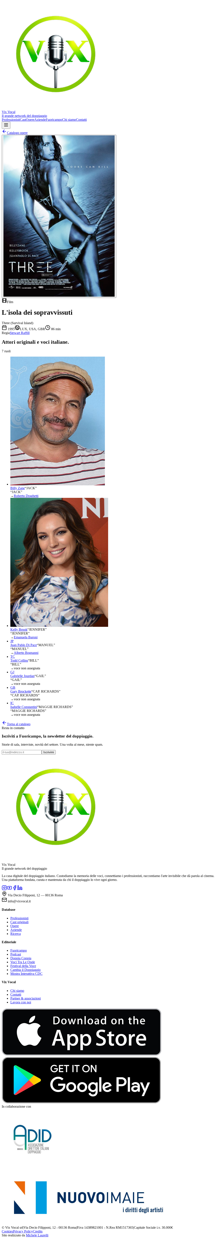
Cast (23, 119)
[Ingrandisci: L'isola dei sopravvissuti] (59, 216)
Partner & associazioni (25, 998)
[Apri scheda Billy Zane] (57, 484)
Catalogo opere (17, 133)
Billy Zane (17, 488)
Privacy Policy (23, 1231)
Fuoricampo (54, 119)
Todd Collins (19, 660)
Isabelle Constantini (23, 707)
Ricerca (15, 933)
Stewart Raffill (20, 333)
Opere (30, 119)
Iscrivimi (48, 752)
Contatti (81, 119)
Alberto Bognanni (26, 653)
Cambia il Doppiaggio (25, 970)
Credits (38, 1231)
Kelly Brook (18, 629)
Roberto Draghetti (26, 496)
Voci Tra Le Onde (22, 962)
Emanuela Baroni (26, 637)
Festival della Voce (23, 966)
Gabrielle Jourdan (22, 676)
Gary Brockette (20, 691)
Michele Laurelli (37, 1235)
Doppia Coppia (20, 958)
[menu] (6, 125)
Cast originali (19, 922)
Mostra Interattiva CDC (26, 973)
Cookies (7, 1231)
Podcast (15, 954)
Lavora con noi (20, 1002)
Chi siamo (69, 119)
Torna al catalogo (18, 724)
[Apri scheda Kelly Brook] (59, 625)
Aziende (40, 119)
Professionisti (11, 119)
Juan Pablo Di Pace (23, 645)
